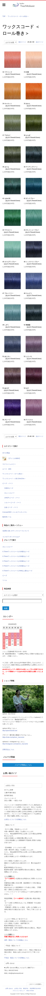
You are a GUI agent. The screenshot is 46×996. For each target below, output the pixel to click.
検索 (5, 608)
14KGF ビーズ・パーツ (12, 498)
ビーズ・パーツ (7, 483)
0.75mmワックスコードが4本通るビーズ (15, 561)
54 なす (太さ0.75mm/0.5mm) (32, 389)
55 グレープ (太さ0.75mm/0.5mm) (11, 421)
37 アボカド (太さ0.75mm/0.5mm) (11, 136)
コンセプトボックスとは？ (11, 537)
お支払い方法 (18, 988)
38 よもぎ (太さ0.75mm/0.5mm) (32, 136)
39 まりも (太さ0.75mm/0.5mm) (11, 168)
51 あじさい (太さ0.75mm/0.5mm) (11, 358)
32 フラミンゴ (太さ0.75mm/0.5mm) (11, 73)
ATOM (32, 990)
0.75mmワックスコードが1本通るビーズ (15, 551)
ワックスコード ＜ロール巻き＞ (18, 16)
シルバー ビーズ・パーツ (12, 502)
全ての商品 (6, 453)
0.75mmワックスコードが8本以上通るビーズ (17, 571)
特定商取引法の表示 (35, 988)
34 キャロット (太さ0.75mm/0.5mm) (11, 105)
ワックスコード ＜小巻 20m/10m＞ (14, 478)
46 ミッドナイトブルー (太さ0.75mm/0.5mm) (32, 263)
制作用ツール (6, 517)
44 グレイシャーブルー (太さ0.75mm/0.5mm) (32, 231)
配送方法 (25, 988)
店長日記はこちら (8, 749)
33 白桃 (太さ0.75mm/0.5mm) (32, 73)
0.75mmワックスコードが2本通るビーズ (15, 556)
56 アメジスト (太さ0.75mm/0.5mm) (32, 421)
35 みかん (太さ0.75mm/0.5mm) (32, 105)
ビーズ (4, 575)
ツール (4, 580)
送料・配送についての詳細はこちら (16, 940)
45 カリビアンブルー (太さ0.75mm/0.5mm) (10, 263)
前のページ (22, 42)
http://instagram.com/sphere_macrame (15, 744)
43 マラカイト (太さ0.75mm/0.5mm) (10, 231)
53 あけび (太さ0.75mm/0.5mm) (10, 389)
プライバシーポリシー (19, 990)
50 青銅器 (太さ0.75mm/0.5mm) (32, 326)
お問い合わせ (9, 988)
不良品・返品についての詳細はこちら (16, 958)
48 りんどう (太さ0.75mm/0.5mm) (32, 294)
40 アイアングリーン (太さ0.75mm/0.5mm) (32, 168)
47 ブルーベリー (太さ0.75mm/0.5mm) (11, 294)
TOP (3, 16)
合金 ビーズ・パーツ (11, 507)
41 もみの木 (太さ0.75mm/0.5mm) (11, 200)
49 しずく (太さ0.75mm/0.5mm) (11, 326)
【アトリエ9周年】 (14, 458)
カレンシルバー (9, 493)
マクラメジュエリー (9, 464)
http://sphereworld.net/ (9, 730)
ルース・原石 (6, 469)
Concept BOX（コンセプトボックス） (15, 512)
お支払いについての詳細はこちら (15, 819)
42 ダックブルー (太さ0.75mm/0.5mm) (32, 200)
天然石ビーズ (8, 488)
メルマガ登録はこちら (23, 765)
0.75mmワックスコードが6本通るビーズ (15, 566)
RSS (27, 990)
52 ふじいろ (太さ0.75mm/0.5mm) (32, 358)
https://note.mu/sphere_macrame (13, 737)
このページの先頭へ (35, 984)
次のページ (39, 42)
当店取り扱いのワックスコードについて (15, 531)
